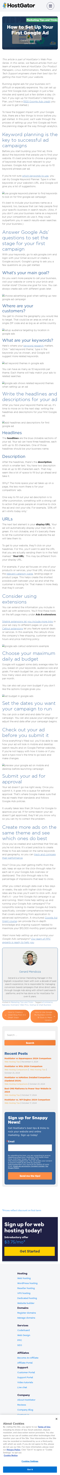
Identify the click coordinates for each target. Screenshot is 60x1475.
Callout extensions (12, 628)
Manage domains (26, 1317)
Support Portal (25, 1377)
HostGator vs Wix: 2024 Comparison (23, 1066)
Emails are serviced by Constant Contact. (29, 1166)
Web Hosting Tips (12, 1062)
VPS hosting (23, 1293)
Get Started (30, 1251)
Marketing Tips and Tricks (42, 20)
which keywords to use (35, 176)
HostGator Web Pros (19, 1005)
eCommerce (47, 1002)
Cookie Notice (11, 1455)
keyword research (33, 346)
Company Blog (25, 1409)
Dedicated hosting (27, 1298)
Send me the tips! (30, 1176)
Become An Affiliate (27, 1357)
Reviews (21, 1404)
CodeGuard (23, 1330)
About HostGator (26, 1399)
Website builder (25, 1303)
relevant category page (20, 574)
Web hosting (24, 1278)
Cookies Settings (30, 1461)
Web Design (23, 1335)
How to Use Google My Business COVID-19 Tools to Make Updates (43, 1016)
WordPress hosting (27, 1283)
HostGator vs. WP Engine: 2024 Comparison (28, 1100)
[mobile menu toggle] (50, 6)
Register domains (26, 1312)
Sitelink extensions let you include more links (27, 621)
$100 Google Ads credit (36, 101)
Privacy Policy (13, 1450)
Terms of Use (44, 1427)
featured (5, 1005)
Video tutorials (25, 1382)
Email (11, 1141)
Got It (30, 1469)
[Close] (56, 1419)
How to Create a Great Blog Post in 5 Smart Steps (17, 1014)
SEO (19, 1345)
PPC (19, 1340)
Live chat (22, 1387)
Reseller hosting (26, 1288)
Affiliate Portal (25, 1362)
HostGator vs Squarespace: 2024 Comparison (28, 1058)
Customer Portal (26, 1372)
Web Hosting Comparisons (16, 1070)
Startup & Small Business (40, 1005)
